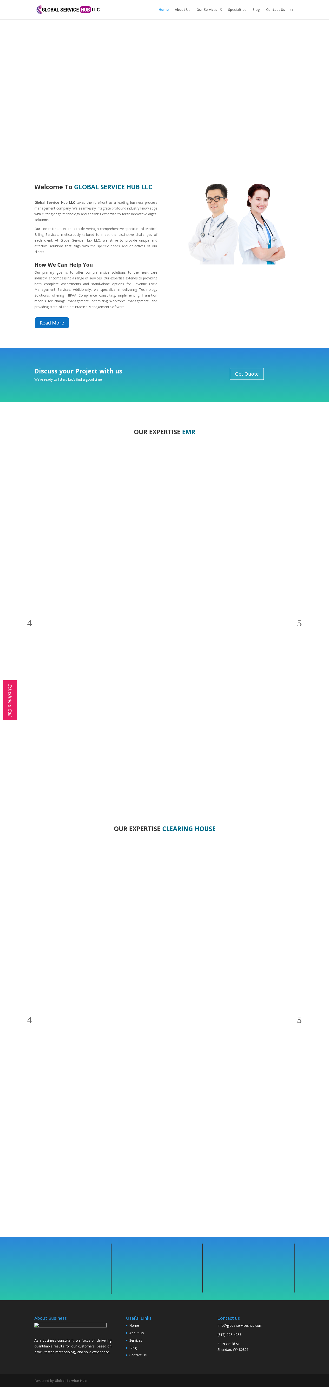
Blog (256, 10)
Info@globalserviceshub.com (239, 1325)
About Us (182, 10)
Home (164, 10)
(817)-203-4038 (229, 1334)
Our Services (207, 10)
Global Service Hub (71, 1380)
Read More (52, 322)
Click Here (164, 111)
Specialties (237, 10)
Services (135, 1340)
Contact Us (275, 10)
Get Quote (247, 374)
